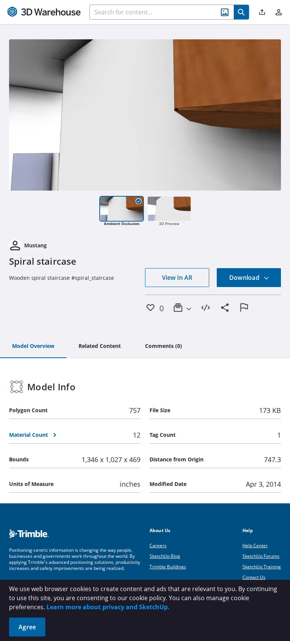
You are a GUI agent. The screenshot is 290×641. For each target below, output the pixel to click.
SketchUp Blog (165, 556)
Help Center (255, 545)
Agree (27, 627)
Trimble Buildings (168, 566)
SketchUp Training (261, 566)
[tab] (33, 346)
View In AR (177, 277)
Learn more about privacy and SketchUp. (108, 607)
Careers (158, 545)
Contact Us (253, 577)
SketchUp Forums (260, 556)
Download (245, 277)
